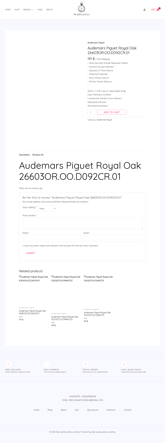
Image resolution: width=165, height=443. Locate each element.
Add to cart (112, 112)
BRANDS (27, 9)
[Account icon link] (144, 9)
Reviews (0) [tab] (38, 154)
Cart (77, 410)
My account (92, 410)
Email (87, 233)
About (49, 9)
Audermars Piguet (96, 42)
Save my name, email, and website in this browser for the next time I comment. (61, 245)
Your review (29, 215)
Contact (127, 410)
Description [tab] (24, 154)
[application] (32, 9)
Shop (17, 9)
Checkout (111, 410)
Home (8, 9)
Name (25, 233)
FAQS (39, 9)
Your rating (29, 207)
